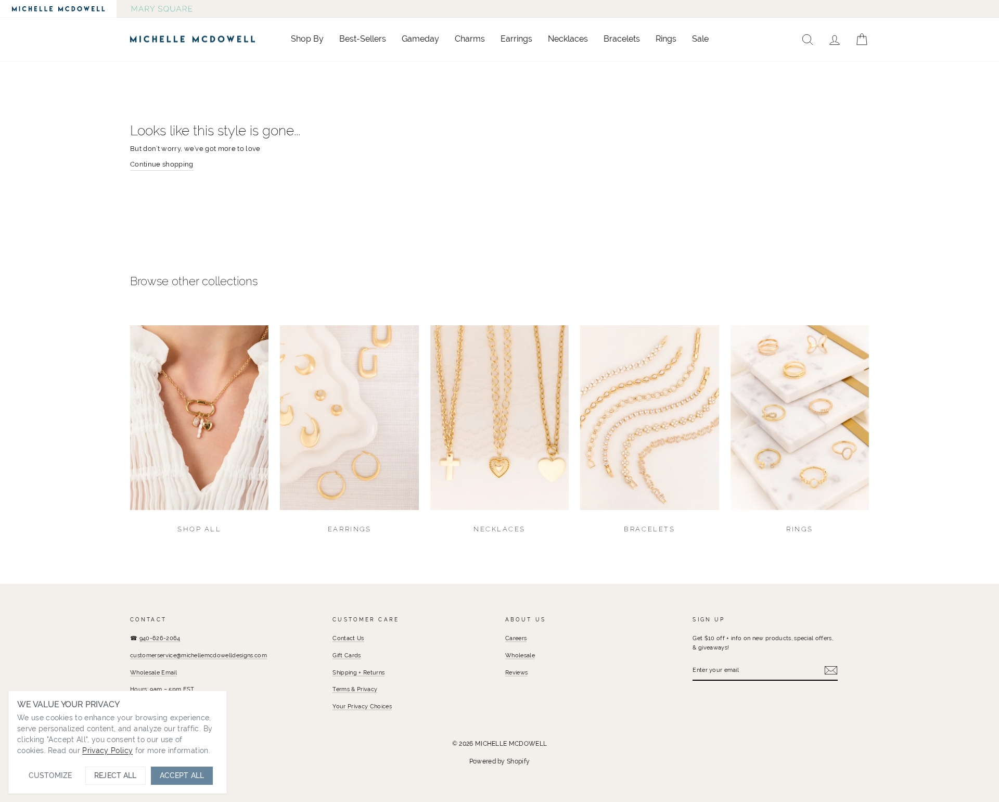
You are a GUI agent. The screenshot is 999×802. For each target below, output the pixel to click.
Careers (516, 638)
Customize (50, 775)
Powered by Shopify (499, 761)
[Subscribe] (831, 670)
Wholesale (520, 655)
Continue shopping (162, 164)
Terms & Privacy (354, 689)
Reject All (115, 775)
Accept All (182, 775)
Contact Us (348, 638)
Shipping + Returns (358, 672)
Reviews (516, 672)
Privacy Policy (107, 750)
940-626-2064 (160, 638)
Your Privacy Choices (362, 706)
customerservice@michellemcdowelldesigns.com (198, 655)
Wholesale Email (153, 672)
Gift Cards (346, 655)
